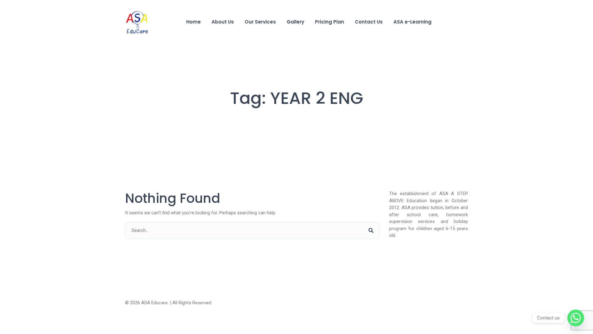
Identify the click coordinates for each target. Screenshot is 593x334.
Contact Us (369, 22)
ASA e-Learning (412, 22)
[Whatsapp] (575, 318)
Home (193, 22)
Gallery (295, 22)
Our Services (260, 22)
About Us (223, 22)
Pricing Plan (329, 22)
